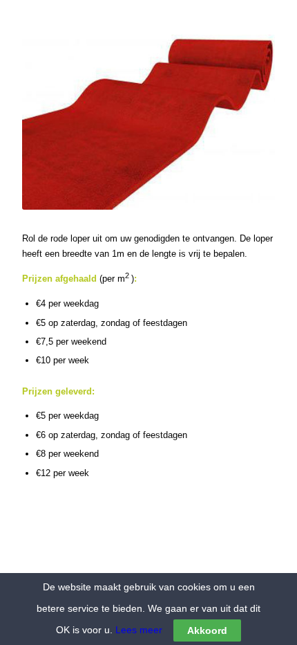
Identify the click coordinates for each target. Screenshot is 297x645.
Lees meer (137, 629)
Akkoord (207, 630)
